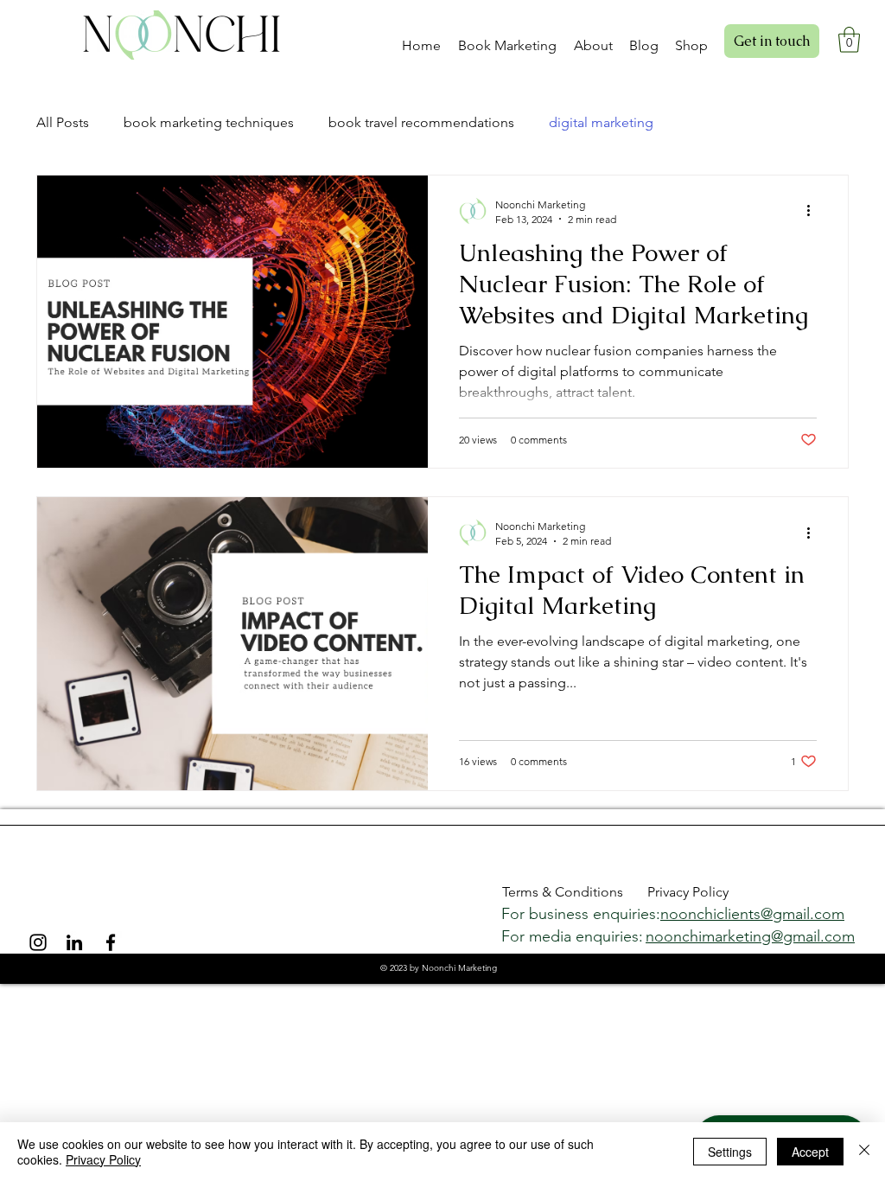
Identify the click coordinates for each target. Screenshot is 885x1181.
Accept (810, 1151)
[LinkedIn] (74, 942)
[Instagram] (38, 942)
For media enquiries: (574, 936)
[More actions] (814, 211)
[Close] (864, 1151)
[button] (509, 38)
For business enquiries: (583, 913)
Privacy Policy (103, 1159)
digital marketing (601, 122)
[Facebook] (110, 942)
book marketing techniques (209, 122)
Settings (730, 1151)
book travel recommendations (421, 122)
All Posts (62, 122)
